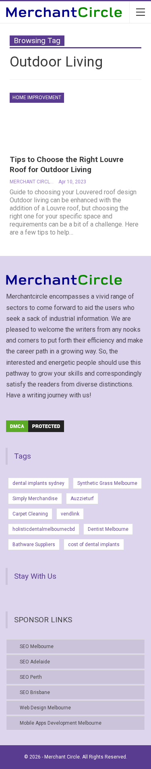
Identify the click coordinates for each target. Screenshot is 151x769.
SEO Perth (31, 677)
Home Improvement (36, 97)
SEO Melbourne (37, 646)
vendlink (70, 514)
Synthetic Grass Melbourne (107, 483)
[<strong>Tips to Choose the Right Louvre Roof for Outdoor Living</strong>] (52, 120)
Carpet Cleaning (30, 514)
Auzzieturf (82, 498)
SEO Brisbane (35, 692)
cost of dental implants (94, 544)
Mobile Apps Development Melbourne (60, 723)
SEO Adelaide (35, 662)
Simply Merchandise (35, 498)
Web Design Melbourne (45, 708)
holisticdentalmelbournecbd (43, 529)
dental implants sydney (38, 483)
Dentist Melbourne (108, 529)
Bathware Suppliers (33, 544)
